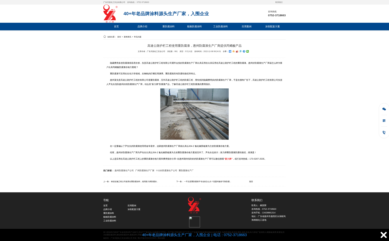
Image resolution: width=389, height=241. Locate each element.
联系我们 (279, 2)
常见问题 (137, 37)
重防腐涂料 (168, 26)
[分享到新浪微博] (237, 51)
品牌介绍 (142, 26)
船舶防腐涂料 (194, 26)
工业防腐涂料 (220, 26)
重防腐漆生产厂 (186, 170)
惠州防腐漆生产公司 (124, 170)
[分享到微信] (247, 51)
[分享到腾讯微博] (240, 51)
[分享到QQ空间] (233, 51)
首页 (116, 26)
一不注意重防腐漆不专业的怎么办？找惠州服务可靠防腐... (207, 181)
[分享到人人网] (244, 51)
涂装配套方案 (272, 26)
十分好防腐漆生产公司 (166, 170)
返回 (251, 181)
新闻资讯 (128, 37)
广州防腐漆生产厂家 (144, 170)
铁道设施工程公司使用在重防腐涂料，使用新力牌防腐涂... (134, 181)
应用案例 (246, 26)
